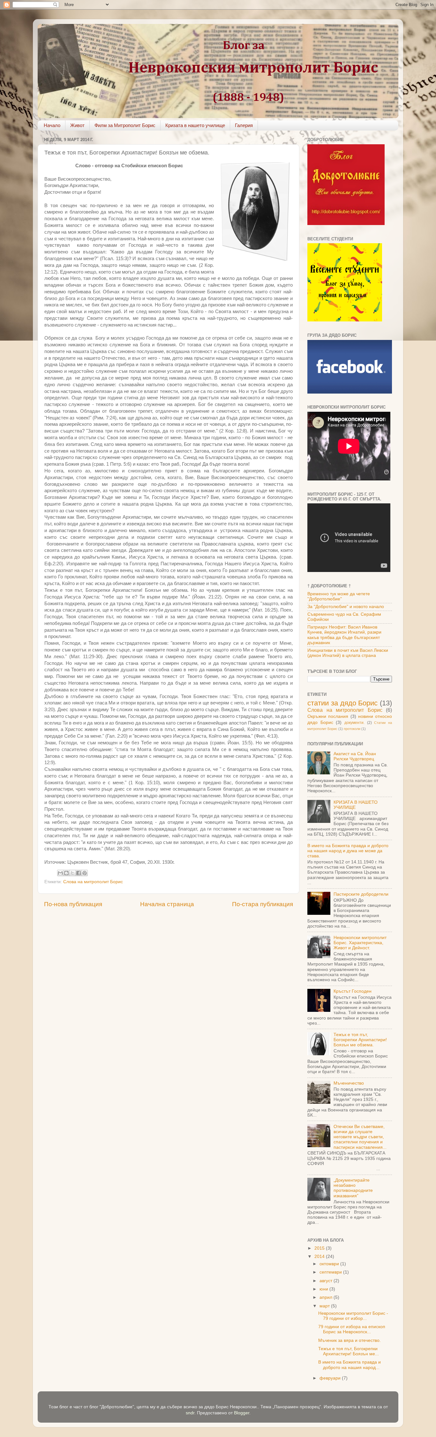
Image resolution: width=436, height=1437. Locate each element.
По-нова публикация (73, 904)
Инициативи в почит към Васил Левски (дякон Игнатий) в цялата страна (347, 653)
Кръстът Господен (353, 991)
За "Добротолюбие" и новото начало (345, 606)
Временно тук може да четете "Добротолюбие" (338, 596)
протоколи (352, 729)
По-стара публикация (262, 904)
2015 (320, 1248)
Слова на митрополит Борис (93, 881)
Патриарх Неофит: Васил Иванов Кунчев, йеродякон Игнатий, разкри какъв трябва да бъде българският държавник (344, 635)
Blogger (241, 1413)
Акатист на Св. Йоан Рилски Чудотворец (355, 756)
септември (331, 1272)
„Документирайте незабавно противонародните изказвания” (353, 1188)
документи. (354, 722)
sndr (190, 1413)
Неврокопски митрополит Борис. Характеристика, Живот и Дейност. (360, 942)
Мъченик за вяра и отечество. (349, 1340)
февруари (330, 1378)
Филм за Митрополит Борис (124, 125)
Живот (77, 125)
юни (324, 1289)
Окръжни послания (327, 716)
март (325, 1306)
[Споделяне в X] (72, 873)
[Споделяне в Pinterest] (84, 873)
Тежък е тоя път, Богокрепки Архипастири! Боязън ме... (348, 1351)
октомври (329, 1263)
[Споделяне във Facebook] (78, 873)
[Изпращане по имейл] (60, 873)
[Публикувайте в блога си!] (66, 873)
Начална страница (167, 904)
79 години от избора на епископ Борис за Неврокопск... (351, 1329)
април (326, 1297)
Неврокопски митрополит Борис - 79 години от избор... (353, 1316)
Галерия (244, 125)
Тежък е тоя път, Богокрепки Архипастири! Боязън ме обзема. (360, 1039)
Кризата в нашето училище (195, 125)
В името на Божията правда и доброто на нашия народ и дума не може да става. (347, 850)
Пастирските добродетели (361, 894)
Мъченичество (349, 1083)
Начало (52, 125)
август (326, 1280)
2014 (320, 1256)
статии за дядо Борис (342, 703)
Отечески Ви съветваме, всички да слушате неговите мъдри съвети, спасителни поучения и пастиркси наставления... (360, 1137)
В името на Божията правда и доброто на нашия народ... (349, 1365)
